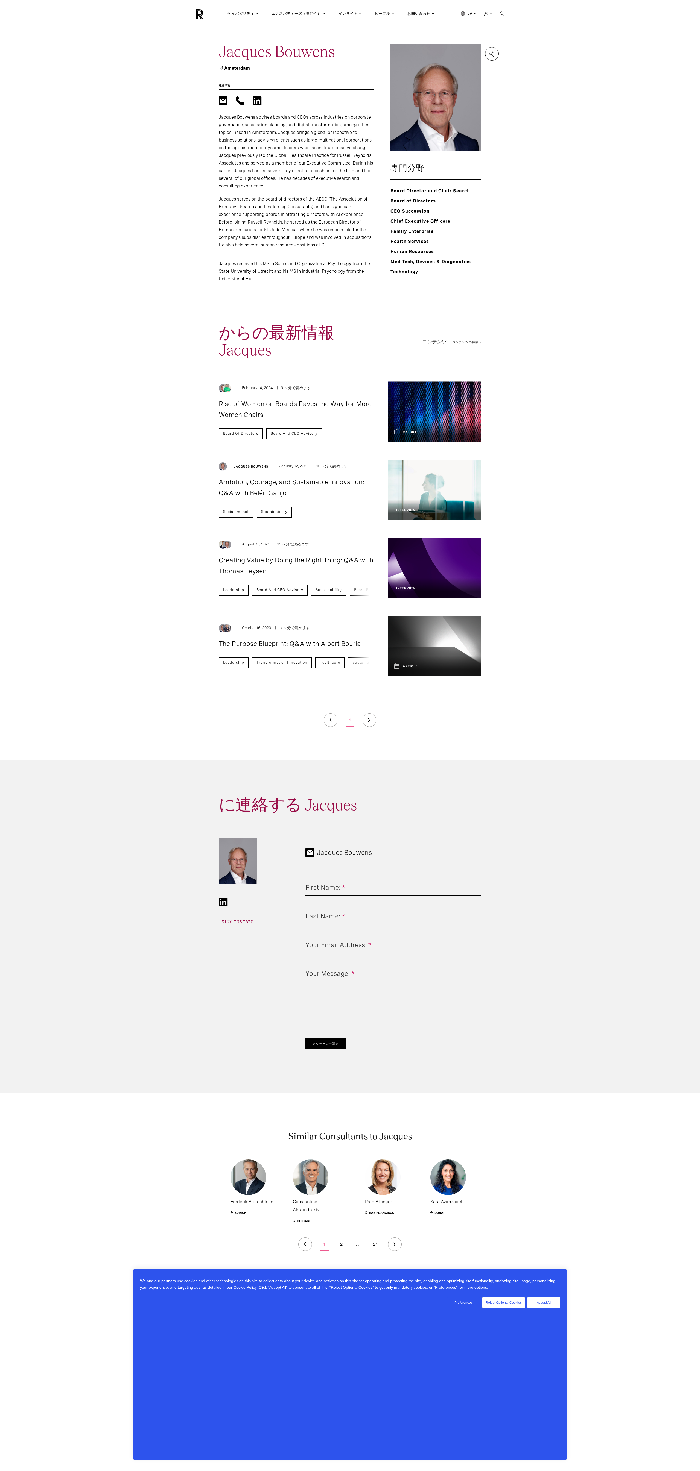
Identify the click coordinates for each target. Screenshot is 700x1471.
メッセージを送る (326, 1044)
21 (375, 1244)
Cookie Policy (245, 1287)
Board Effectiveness (373, 590)
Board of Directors (240, 433)
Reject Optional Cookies (504, 1303)
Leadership (233, 590)
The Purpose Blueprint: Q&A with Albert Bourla (290, 644)
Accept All (544, 1303)
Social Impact (236, 512)
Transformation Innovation (281, 662)
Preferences (463, 1303)
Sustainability (274, 512)
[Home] (209, 14)
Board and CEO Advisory (294, 433)
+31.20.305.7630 (236, 921)
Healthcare (330, 662)
